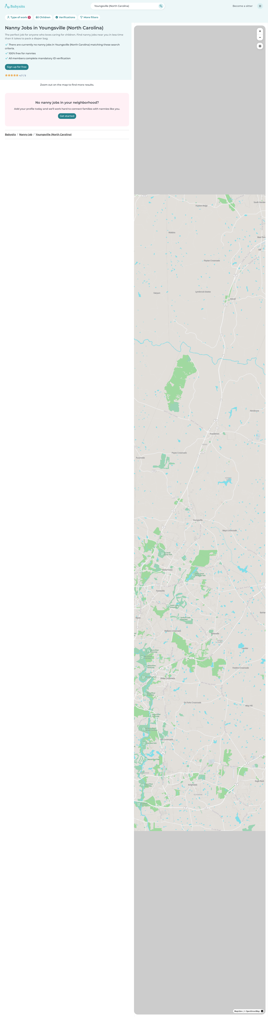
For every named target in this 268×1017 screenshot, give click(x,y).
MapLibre (238, 1011)
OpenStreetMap (253, 1011)
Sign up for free (17, 66)
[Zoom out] (260, 37)
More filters (90, 17)
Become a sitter (243, 6)
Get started (67, 116)
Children (44, 17)
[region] (200, 520)
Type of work (20, 17)
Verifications (66, 17)
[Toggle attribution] (262, 1011)
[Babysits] (15, 6)
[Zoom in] (260, 31)
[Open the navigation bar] (260, 6)
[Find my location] (260, 46)
